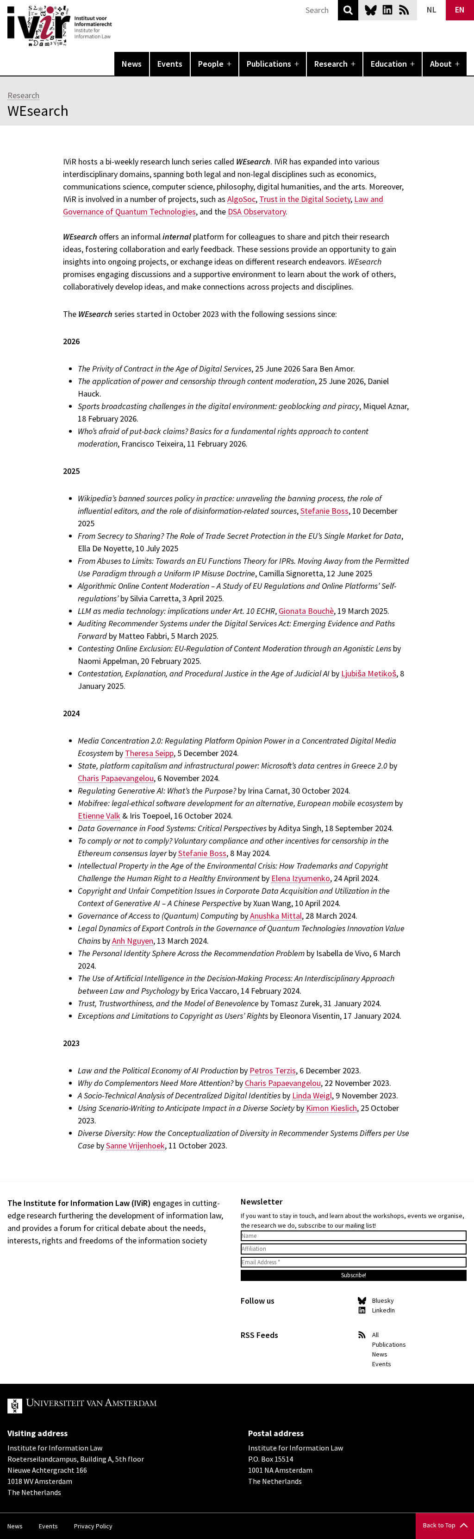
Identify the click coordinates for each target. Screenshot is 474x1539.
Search (348, 10)
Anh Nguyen (132, 940)
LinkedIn (387, 9)
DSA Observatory (257, 211)
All (375, 1335)
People (211, 63)
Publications (269, 63)
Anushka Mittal (276, 915)
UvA (114, 1406)
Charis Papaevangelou (116, 778)
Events (169, 63)
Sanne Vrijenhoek (135, 1145)
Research (331, 63)
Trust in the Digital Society (304, 199)
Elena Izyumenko (300, 878)
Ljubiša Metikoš (368, 673)
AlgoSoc (241, 199)
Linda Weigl (312, 1095)
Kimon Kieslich (331, 1108)
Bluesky (370, 9)
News (132, 63)
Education (389, 63)
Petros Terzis (272, 1070)
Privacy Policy (93, 1526)
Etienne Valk (99, 815)
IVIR (118, 26)
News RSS (404, 9)
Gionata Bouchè (306, 611)
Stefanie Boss (324, 510)
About (441, 63)
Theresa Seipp (149, 753)
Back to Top (439, 1525)
